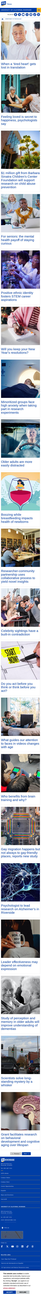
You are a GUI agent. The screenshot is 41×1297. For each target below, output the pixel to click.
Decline (22, 1292)
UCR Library (4, 1173)
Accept (9, 1292)
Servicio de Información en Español (12, 1263)
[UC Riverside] (4, 3)
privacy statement (9, 1288)
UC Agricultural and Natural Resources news (15, 1267)
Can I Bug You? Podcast (8, 1259)
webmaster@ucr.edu (10, 1220)
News (9, 4)
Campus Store (5, 1182)
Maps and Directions (7, 1195)
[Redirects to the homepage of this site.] (2, 18)
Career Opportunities (7, 1186)
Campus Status (5, 1177)
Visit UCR (4, 1199)
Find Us (6, 1227)
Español (3, 1190)
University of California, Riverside (16, 10)
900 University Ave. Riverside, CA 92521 (6, 1212)
